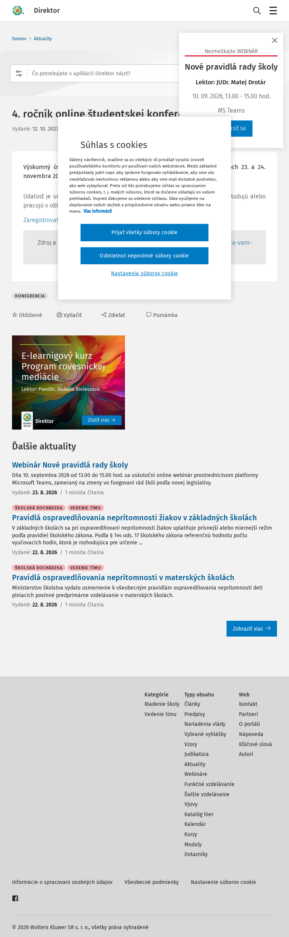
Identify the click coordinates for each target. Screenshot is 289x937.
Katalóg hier (198, 814)
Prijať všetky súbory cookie (144, 232)
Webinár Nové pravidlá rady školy (70, 464)
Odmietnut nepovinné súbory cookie (144, 255)
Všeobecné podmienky (152, 882)
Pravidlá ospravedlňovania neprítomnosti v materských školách (123, 577)
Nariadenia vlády (204, 724)
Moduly (193, 844)
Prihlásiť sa (231, 128)
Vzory (190, 744)
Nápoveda (251, 734)
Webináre (195, 774)
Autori (246, 754)
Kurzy (190, 834)
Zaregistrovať (40, 220)
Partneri (248, 714)
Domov (19, 38)
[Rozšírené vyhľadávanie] (19, 73)
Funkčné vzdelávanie (209, 784)
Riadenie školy (161, 704)
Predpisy (194, 714)
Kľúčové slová (255, 744)
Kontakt (248, 704)
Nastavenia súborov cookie (144, 273)
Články (192, 704)
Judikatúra (196, 754)
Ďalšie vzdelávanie (207, 794)
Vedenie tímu (160, 714)
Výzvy (191, 804)
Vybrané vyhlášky (205, 734)
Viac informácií (98, 211)
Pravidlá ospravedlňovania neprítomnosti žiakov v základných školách (134, 517)
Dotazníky (196, 854)
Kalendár (195, 824)
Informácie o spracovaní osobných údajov (62, 882)
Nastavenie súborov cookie (223, 882)
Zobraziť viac (248, 629)
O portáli (249, 724)
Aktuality (43, 38)
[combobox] (144, 73)
